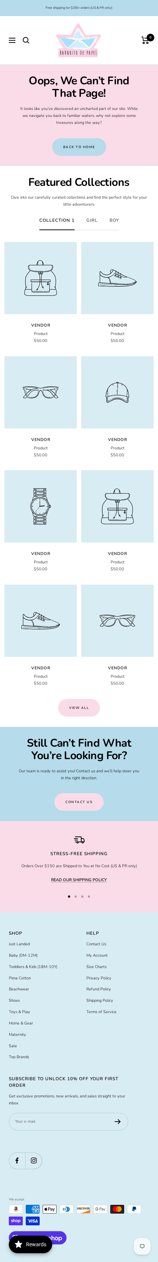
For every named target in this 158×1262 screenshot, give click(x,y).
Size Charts (96, 967)
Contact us (79, 802)
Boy (114, 220)
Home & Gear (21, 1023)
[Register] (118, 1121)
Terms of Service (101, 1012)
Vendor (40, 325)
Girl (92, 220)
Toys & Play (19, 1012)
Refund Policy (98, 989)
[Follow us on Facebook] (17, 1160)
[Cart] (145, 40)
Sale (13, 1046)
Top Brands (19, 1057)
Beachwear (19, 989)
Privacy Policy (98, 978)
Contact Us (96, 944)
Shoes (14, 1000)
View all (79, 708)
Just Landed (19, 944)
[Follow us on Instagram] (33, 1160)
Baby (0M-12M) (23, 955)
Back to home (79, 147)
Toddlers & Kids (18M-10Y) (33, 967)
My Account (97, 955)
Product (41, 333)
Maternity (17, 1034)
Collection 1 (57, 220)
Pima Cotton (20, 978)
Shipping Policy (99, 1000)
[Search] (26, 40)
